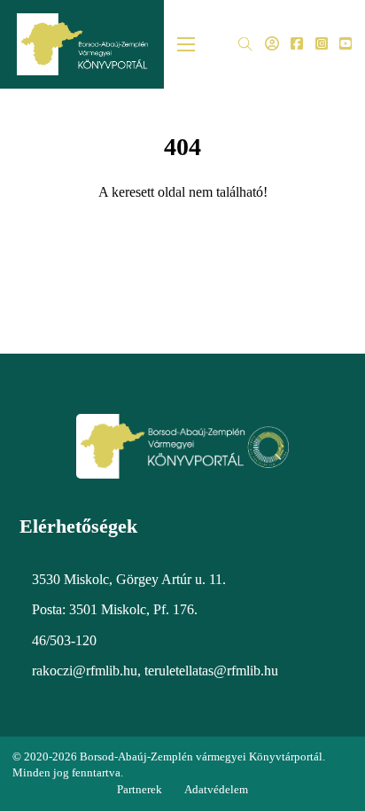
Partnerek (139, 789)
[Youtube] (345, 44)
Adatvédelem (216, 789)
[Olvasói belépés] (272, 44)
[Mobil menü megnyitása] (186, 44)
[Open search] (245, 44)
